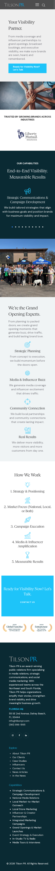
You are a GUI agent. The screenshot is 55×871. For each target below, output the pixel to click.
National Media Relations (25, 797)
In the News (19, 775)
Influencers (18, 764)
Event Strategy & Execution (27, 835)
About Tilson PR (21, 753)
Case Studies (19, 760)
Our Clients (18, 757)
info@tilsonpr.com (19, 720)
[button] (37, 4)
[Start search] (43, 5)
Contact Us (27, 602)
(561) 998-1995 (17, 724)
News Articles (20, 772)
